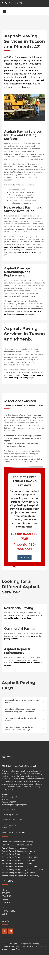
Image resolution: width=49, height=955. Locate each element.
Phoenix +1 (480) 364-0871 (12, 820)
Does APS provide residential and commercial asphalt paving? (19, 728)
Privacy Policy (15, 949)
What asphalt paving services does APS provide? (22, 701)
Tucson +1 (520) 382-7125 (12, 815)
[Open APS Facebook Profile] (4, 931)
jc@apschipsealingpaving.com (14, 805)
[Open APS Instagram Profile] (10, 931)
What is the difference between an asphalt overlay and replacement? (20, 710)
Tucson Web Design (23, 946)
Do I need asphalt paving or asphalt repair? (21, 719)
